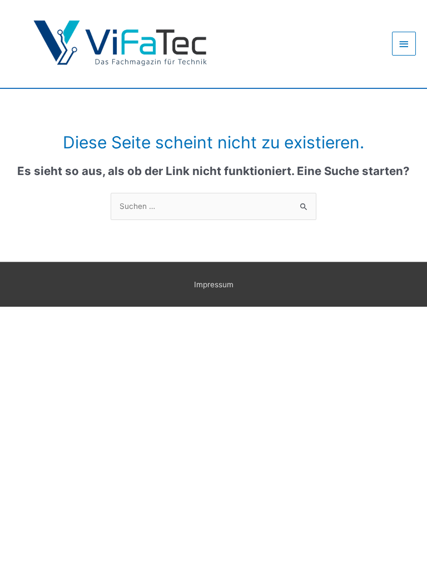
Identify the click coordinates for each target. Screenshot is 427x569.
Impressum (214, 284)
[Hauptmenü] (404, 44)
